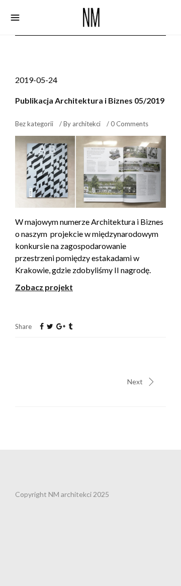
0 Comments (129, 124)
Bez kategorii (34, 124)
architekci (86, 124)
